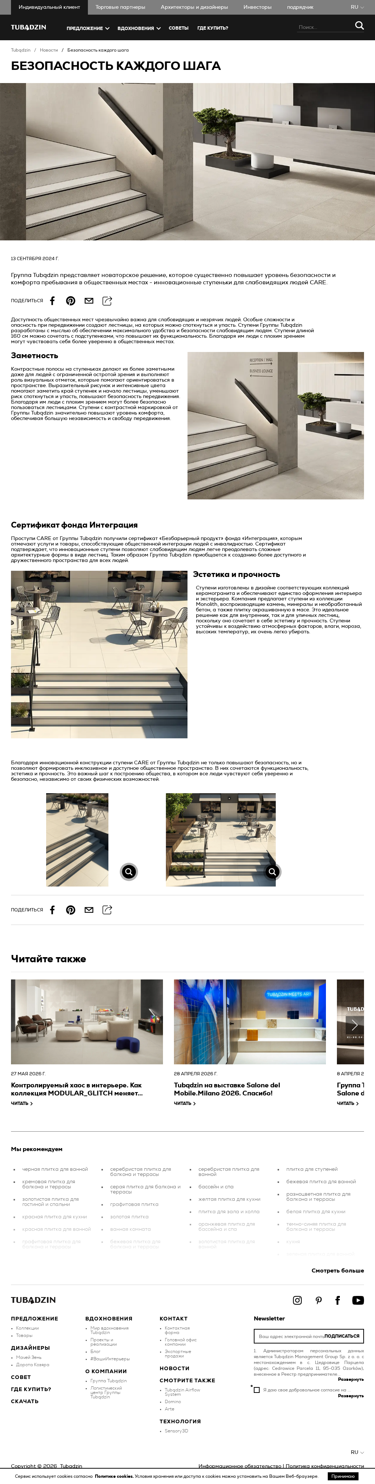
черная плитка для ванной (55, 1169)
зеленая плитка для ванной (320, 1254)
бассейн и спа (216, 1186)
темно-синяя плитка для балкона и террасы (316, 1227)
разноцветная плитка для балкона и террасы (318, 1197)
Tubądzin (20, 50)
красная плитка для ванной (56, 1229)
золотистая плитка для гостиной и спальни (50, 1202)
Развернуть (351, 1379)
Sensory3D (176, 1431)
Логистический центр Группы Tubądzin (106, 1392)
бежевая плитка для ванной (321, 1181)
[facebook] (52, 301)
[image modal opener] (77, 839)
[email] (89, 301)
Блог (95, 1351)
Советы (179, 28)
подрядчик (300, 7)
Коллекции (27, 1328)
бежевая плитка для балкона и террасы (135, 1244)
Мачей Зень (28, 1357)
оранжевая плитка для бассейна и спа (226, 1227)
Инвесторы (258, 7)
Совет (21, 1377)
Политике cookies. (115, 1476)
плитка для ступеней (312, 1169)
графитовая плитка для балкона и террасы (51, 1244)
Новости (49, 50)
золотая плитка (129, 1216)
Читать (20, 1103)
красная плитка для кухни (54, 1216)
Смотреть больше (338, 1271)
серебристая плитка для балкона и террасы (140, 1172)
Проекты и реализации (103, 1342)
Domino (173, 1401)
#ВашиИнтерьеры (110, 1359)
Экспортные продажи (178, 1353)
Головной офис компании (181, 1342)
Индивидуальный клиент (49, 7)
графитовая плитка (134, 1204)
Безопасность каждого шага (98, 50)
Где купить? (31, 1389)
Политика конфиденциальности (325, 1466)
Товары (24, 1335)
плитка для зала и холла (229, 1211)
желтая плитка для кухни (229, 1199)
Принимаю (343, 1476)
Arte (169, 1409)
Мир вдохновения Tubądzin (109, 1330)
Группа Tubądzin (108, 1381)
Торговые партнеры (120, 7)
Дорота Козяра (32, 1365)
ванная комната (130, 1229)
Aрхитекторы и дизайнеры (194, 7)
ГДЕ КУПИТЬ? (212, 28)
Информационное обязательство (239, 1466)
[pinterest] (71, 301)
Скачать (25, 1401)
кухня (293, 1241)
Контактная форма (177, 1330)
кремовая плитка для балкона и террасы (48, 1184)
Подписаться (342, 1336)
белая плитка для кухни (315, 1211)
